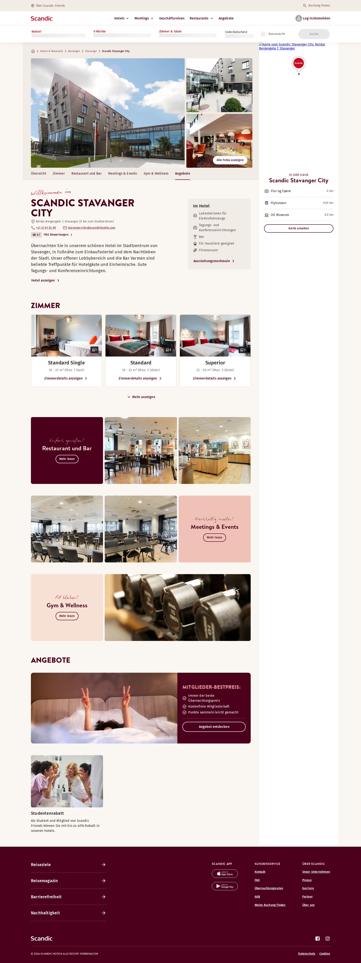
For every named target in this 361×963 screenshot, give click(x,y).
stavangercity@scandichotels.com (91, 228)
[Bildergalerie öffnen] (66, 336)
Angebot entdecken (214, 727)
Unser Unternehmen (316, 872)
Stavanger (91, 51)
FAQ (257, 880)
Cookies (324, 953)
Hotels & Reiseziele (51, 51)
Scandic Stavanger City (116, 51)
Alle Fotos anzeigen (230, 160)
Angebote (226, 18)
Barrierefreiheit (46, 896)
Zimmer (59, 173)
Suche (314, 34)
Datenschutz (306, 953)
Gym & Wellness (156, 173)
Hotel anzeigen (43, 280)
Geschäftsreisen (172, 18)
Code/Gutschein (236, 32)
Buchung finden (319, 5)
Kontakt (260, 872)
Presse (307, 880)
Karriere (308, 888)
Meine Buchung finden (270, 905)
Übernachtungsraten (269, 888)
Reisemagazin (44, 880)
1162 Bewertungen (56, 234)
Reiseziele (41, 864)
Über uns (308, 905)
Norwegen (74, 51)
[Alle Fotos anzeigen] (108, 113)
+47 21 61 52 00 (46, 228)
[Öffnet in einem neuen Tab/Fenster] (225, 876)
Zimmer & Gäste (170, 31)
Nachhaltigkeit (45, 912)
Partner (307, 896)
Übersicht (38, 173)
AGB (257, 896)
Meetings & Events (122, 173)
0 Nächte (100, 31)
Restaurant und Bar (86, 173)
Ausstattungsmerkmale (211, 261)
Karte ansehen (299, 228)
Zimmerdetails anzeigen (63, 378)
